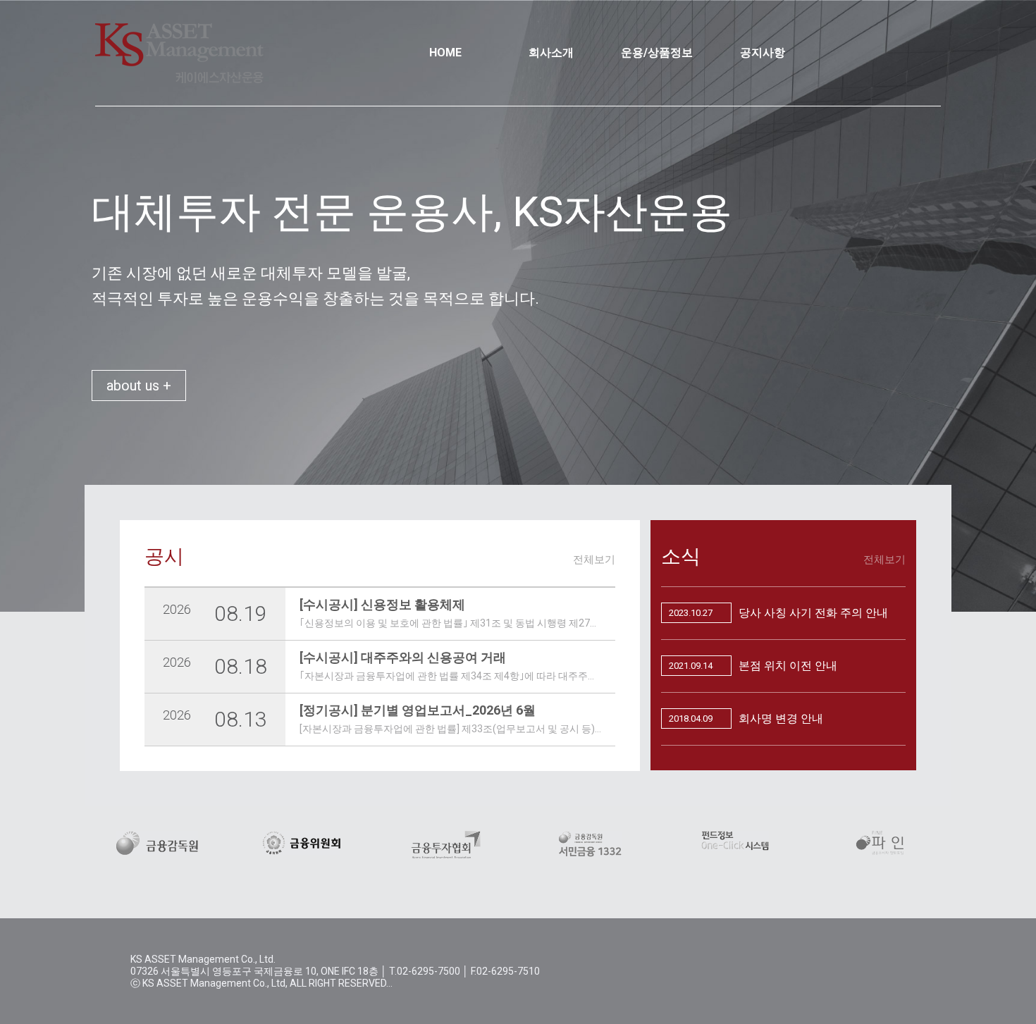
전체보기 (594, 559)
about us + (138, 385)
